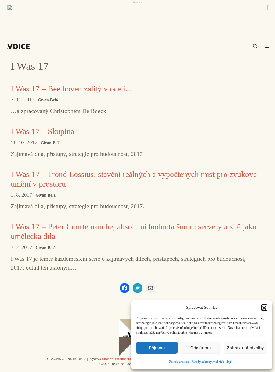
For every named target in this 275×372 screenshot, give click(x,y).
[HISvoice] (18, 46)
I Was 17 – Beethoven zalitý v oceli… (72, 88)
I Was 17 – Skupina (42, 131)
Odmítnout (200, 347)
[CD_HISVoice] (137, 17)
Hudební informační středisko (123, 359)
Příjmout (157, 347)
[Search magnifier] (255, 46)
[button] (264, 307)
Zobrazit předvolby (245, 347)
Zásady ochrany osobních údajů (211, 362)
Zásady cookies (179, 362)
